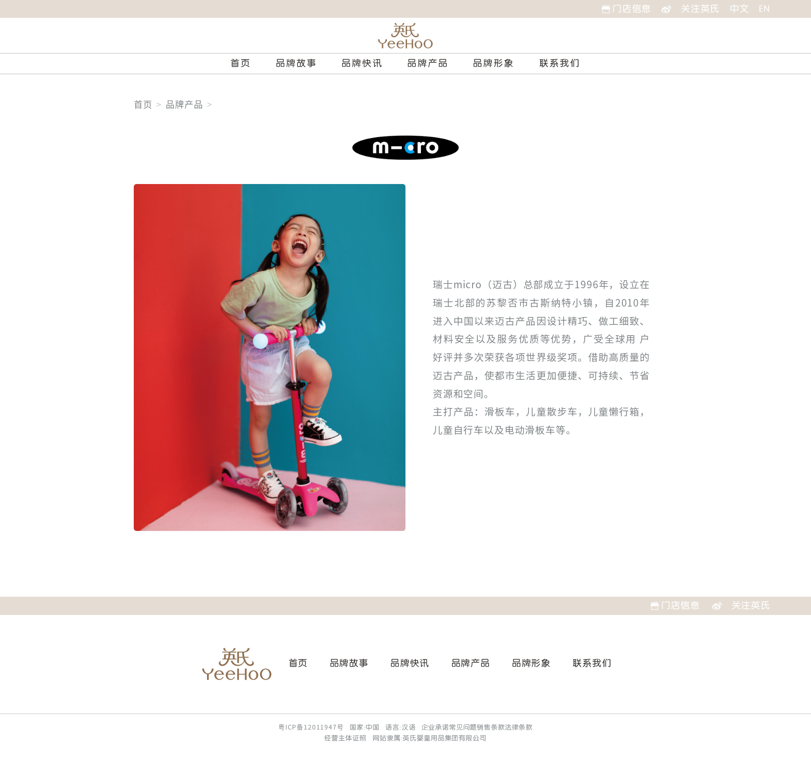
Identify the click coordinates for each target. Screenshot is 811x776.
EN (764, 9)
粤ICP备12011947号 (311, 727)
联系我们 (560, 63)
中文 (739, 9)
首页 (240, 63)
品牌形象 (493, 63)
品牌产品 (428, 63)
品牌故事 (296, 63)
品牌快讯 (362, 63)
